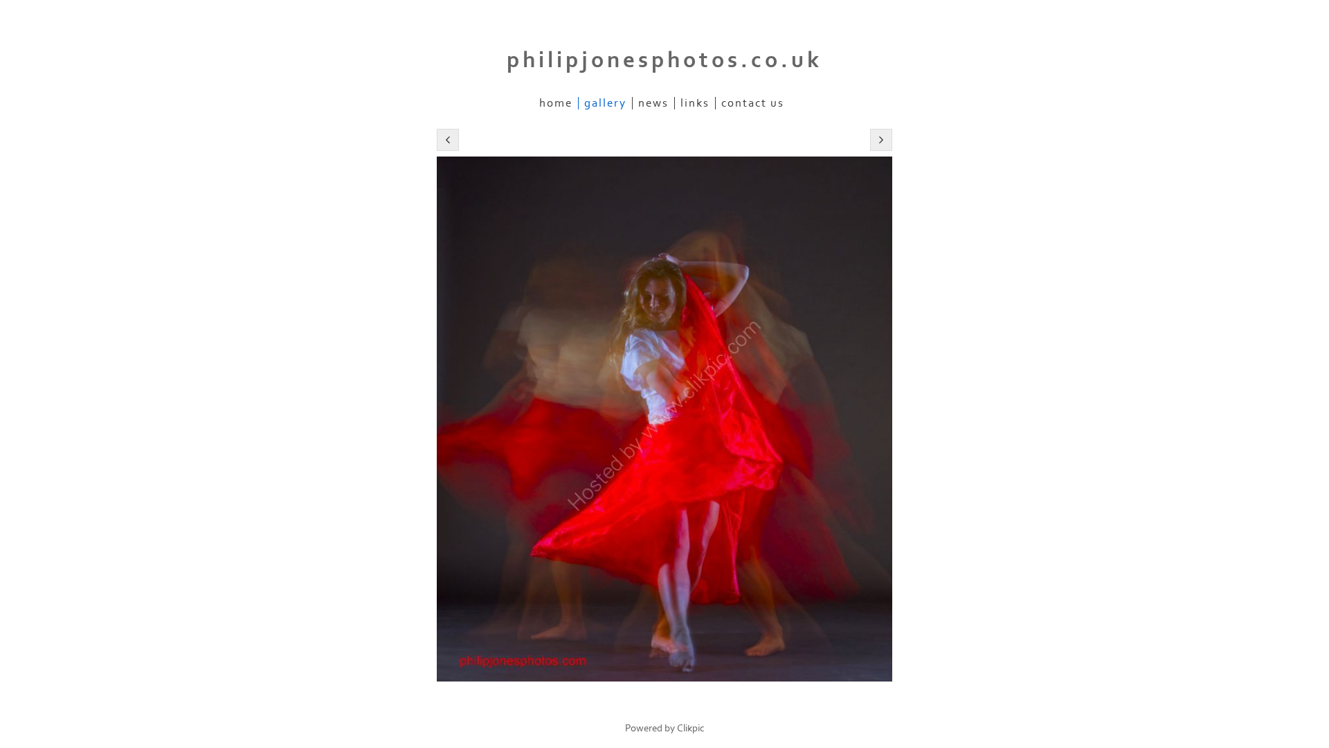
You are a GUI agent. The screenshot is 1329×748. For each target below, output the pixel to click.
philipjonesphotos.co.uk (664, 60)
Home (555, 103)
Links (694, 103)
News (653, 103)
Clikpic (691, 728)
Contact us (752, 103)
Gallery (605, 103)
